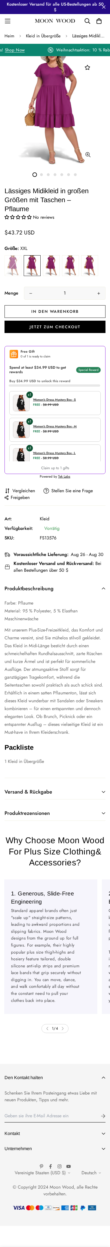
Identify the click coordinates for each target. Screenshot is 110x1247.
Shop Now (17, 50)
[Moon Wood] (55, 21)
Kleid (44, 519)
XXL (32, 265)
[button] (19, 217)
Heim (9, 36)
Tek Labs (64, 476)
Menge (11, 293)
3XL (51, 265)
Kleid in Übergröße (43, 36)
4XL (70, 265)
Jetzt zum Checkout (55, 327)
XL (13, 265)
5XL (89, 265)
